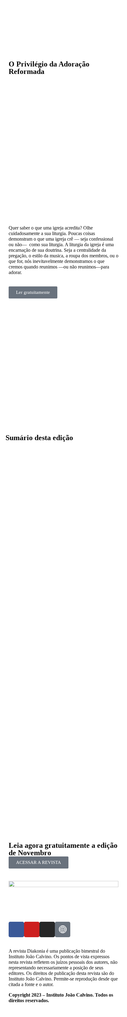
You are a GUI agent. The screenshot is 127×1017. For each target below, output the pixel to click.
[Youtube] (31, 929)
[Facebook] (16, 929)
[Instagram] (47, 929)
